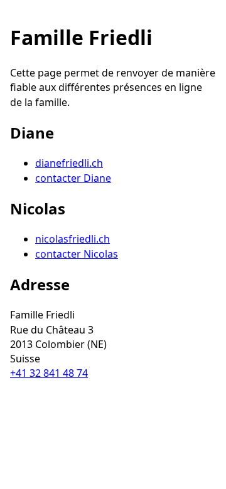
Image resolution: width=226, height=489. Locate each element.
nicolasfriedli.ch (72, 239)
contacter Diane (73, 178)
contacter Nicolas (76, 254)
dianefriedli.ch (69, 163)
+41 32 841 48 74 (49, 373)
